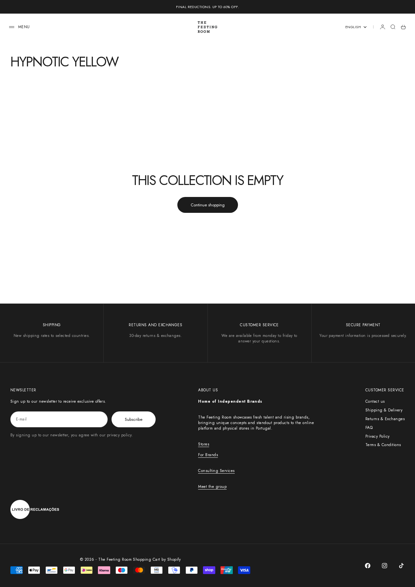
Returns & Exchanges (385, 419)
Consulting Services (216, 471)
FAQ (369, 428)
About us (208, 390)
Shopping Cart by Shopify (157, 559)
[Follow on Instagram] (384, 565)
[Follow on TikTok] (401, 565)
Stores (203, 444)
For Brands (208, 455)
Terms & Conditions (383, 445)
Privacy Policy (377, 436)
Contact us (375, 401)
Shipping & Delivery (383, 410)
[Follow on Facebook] (367, 565)
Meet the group (212, 486)
